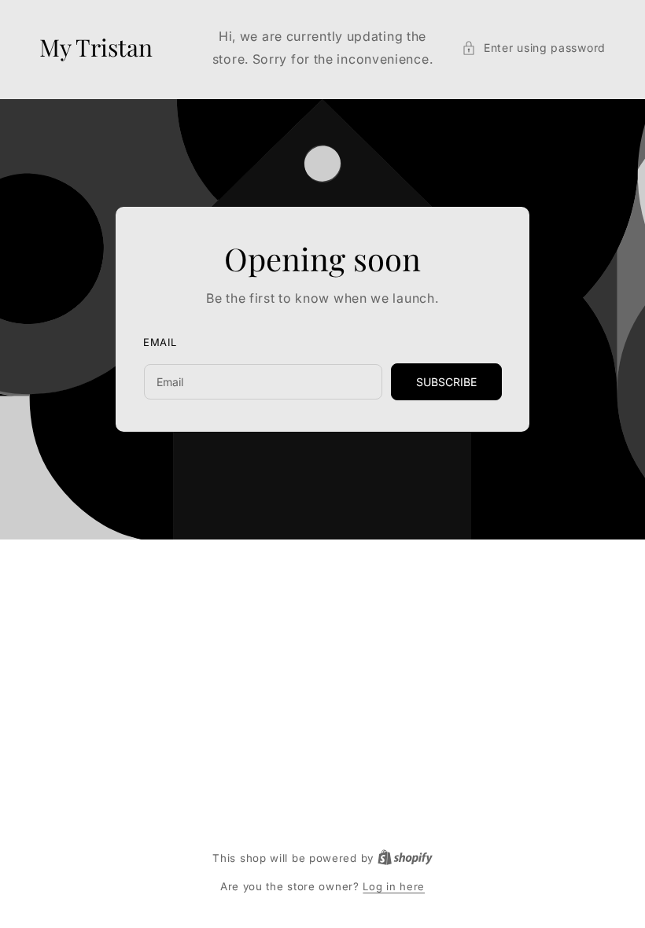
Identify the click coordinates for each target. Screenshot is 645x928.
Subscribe (446, 382)
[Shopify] (405, 858)
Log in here (394, 886)
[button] (534, 47)
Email (160, 342)
